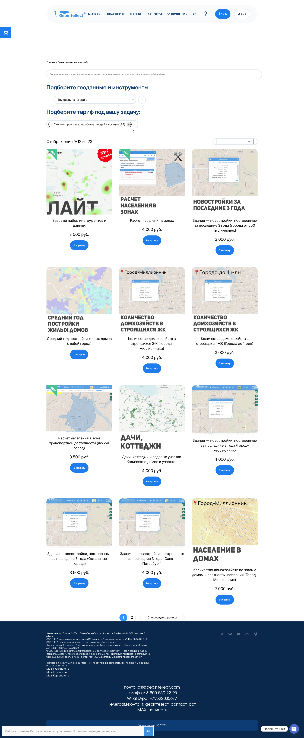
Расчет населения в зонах (152, 220)
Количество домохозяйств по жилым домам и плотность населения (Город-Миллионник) (224, 575)
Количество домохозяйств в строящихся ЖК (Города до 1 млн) (224, 341)
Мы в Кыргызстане (57, 676)
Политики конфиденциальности (94, 731)
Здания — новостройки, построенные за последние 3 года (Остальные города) (79, 559)
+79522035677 (163, 699)
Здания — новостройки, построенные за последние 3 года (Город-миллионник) (225, 445)
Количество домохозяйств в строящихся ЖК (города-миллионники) (152, 344)
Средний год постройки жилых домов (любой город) (79, 341)
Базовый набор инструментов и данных (79, 223)
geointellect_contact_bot (170, 704)
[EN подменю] (198, 14)
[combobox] (90, 130)
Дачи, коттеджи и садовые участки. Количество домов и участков (152, 459)
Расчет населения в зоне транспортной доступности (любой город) (79, 443)
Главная (50, 62)
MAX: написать (152, 710)
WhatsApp (137, 699)
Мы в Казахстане (57, 672)
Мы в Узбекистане (57, 669)
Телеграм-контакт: (126, 704)
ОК (148, 731)
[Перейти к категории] (142, 100)
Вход (223, 13)
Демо (242, 13)
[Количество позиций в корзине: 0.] (5, 32)
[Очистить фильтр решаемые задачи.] (129, 124)
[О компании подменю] (187, 14)
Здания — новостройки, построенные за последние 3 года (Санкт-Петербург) (152, 559)
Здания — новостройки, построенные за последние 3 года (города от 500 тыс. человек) (225, 225)
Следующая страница (162, 617)
